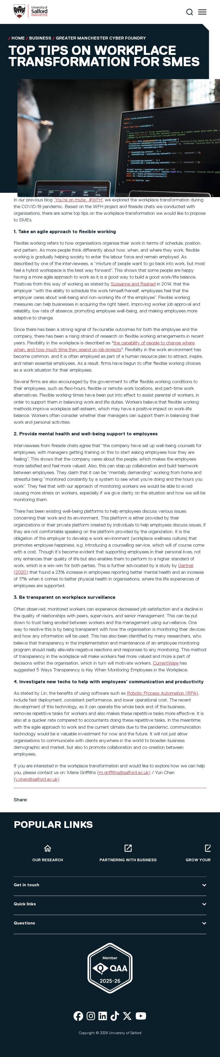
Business (40, 38)
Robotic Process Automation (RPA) (162, 693)
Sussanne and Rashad (133, 284)
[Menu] (202, 12)
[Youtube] (140, 1016)
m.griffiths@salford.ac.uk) (124, 772)
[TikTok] (115, 1016)
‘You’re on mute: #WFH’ (78, 200)
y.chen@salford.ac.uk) (37, 779)
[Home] (30, 17)
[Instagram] (91, 1016)
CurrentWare (165, 663)
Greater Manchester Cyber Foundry (101, 38)
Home (18, 38)
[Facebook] (78, 1016)
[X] (127, 1016)
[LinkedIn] (102, 1016)
